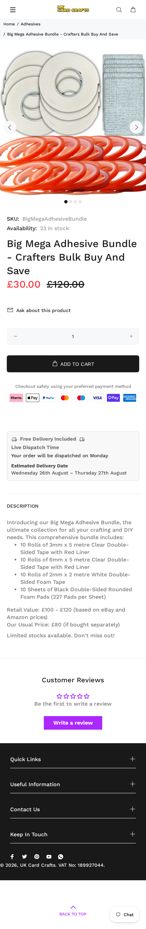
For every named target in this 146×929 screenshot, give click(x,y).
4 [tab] (80, 201)
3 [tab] (75, 201)
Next (136, 127)
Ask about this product (43, 310)
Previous (9, 127)
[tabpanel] (73, 123)
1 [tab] (66, 201)
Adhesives (30, 24)
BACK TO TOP (73, 914)
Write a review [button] (73, 723)
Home (9, 24)
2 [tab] (70, 201)
